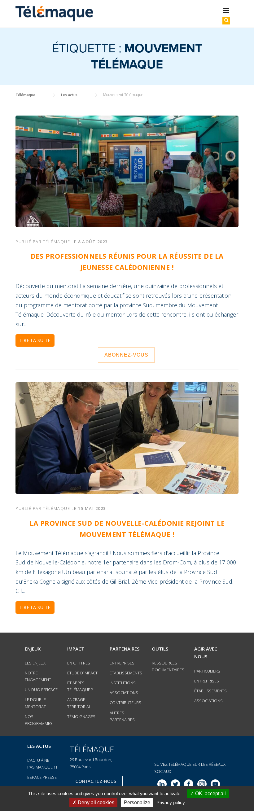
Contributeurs (125, 702)
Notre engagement (38, 676)
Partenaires (124, 649)
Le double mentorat (35, 703)
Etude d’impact (82, 673)
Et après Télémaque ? (80, 686)
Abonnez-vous (126, 354)
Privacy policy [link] (170, 802)
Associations (124, 692)
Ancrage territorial (79, 703)
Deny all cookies (95, 802)
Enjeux (33, 649)
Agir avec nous (205, 653)
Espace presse (42, 777)
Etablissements (126, 673)
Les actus (39, 746)
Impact (75, 649)
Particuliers (207, 671)
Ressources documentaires (168, 666)
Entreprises (122, 663)
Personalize (137, 802)
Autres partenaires (122, 716)
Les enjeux (35, 663)
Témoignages (81, 716)
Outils (160, 649)
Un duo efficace (41, 689)
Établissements (210, 691)
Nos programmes (39, 720)
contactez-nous (96, 781)
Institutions (123, 683)
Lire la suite (35, 340)
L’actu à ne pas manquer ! (42, 763)
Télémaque (56, 241)
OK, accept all (210, 793)
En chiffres (78, 663)
